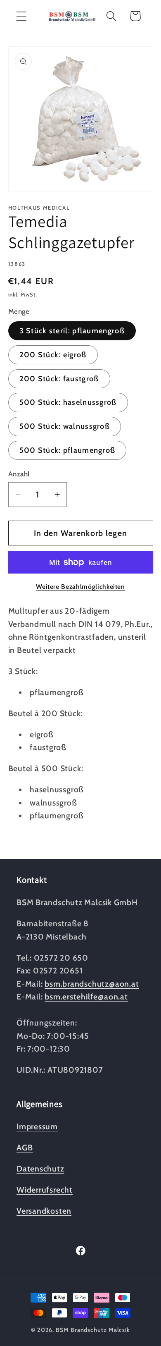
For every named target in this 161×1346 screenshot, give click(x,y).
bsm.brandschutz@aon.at (92, 984)
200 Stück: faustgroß (59, 378)
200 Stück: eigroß (53, 354)
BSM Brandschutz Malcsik (93, 1330)
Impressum (37, 1126)
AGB (25, 1147)
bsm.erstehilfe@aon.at (86, 997)
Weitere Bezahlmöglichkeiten (80, 587)
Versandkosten (44, 1211)
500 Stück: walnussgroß (64, 426)
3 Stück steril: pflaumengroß (72, 330)
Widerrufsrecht (45, 1190)
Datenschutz (40, 1169)
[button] (21, 16)
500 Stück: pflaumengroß (67, 450)
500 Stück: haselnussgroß (68, 402)
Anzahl (19, 474)
